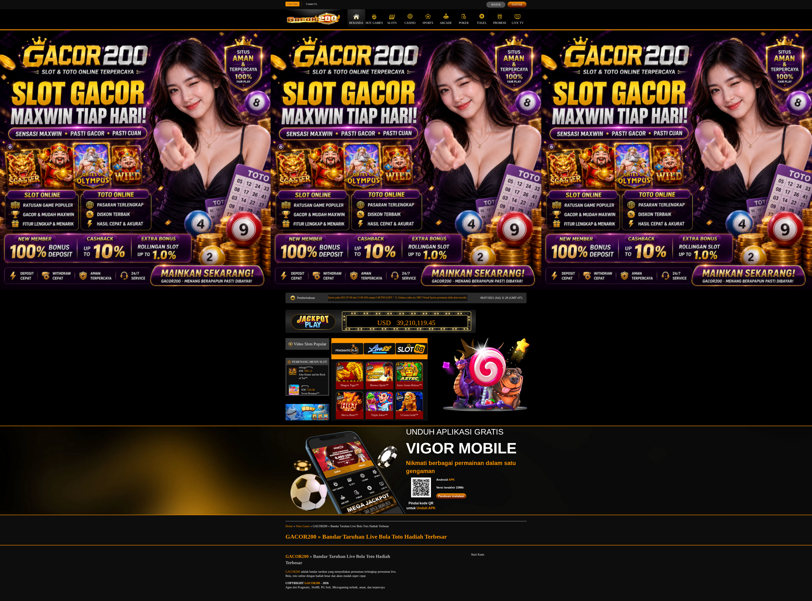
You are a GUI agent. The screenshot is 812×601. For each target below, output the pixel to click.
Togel (482, 23)
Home (289, 526)
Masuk (496, 4)
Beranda (356, 23)
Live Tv (518, 23)
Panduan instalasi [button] (451, 496)
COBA (350, 366)
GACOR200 (297, 556)
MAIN (350, 375)
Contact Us (311, 4)
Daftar (517, 4)
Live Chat (292, 4)
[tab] (347, 348)
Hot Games (374, 23)
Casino (410, 23)
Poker (464, 23)
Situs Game (303, 526)
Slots (392, 23)
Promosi (499, 23)
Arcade (446, 23)
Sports (427, 23)
